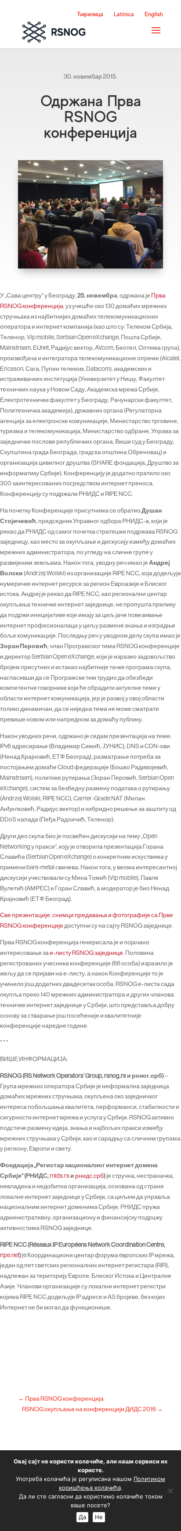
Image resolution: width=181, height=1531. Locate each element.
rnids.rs (59, 1175)
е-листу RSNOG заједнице (86, 952)
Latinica (124, 14)
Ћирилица (90, 14)
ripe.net (9, 1255)
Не (99, 1516)
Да (82, 1516)
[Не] (170, 1490)
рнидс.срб (89, 1175)
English (154, 14)
